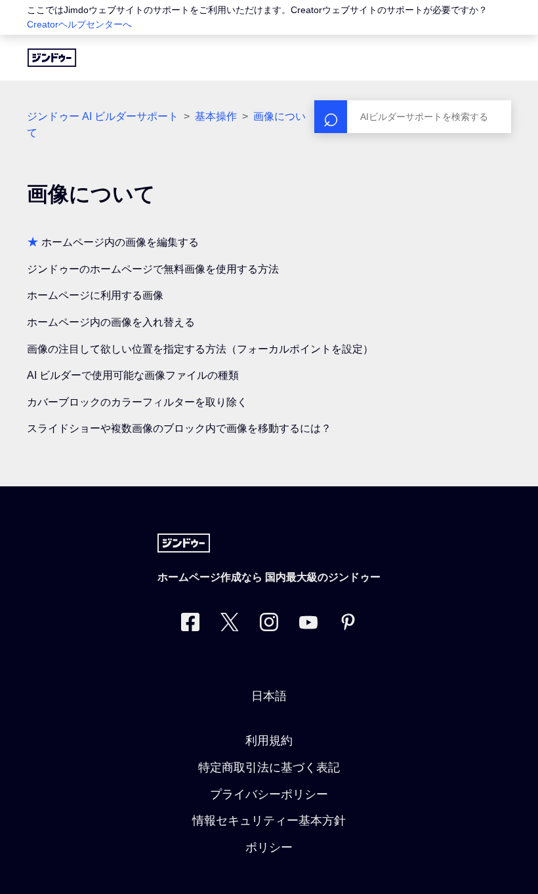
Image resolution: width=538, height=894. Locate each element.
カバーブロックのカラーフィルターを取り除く (137, 402)
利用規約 (269, 740)
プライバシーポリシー (269, 794)
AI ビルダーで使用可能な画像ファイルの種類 (133, 375)
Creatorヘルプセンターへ (79, 24)
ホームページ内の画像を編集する (120, 242)
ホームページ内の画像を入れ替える (111, 322)
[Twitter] (229, 625)
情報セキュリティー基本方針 (269, 820)
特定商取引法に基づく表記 (269, 767)
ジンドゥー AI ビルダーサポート (102, 116)
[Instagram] (269, 625)
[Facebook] (190, 625)
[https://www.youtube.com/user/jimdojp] (308, 625)
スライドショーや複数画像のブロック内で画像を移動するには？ (179, 428)
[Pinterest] (348, 625)
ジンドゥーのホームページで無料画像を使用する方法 (153, 269)
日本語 (269, 696)
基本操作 (216, 116)
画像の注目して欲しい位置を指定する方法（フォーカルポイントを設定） (200, 349)
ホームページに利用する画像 (95, 295)
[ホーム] (52, 58)
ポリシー (269, 847)
